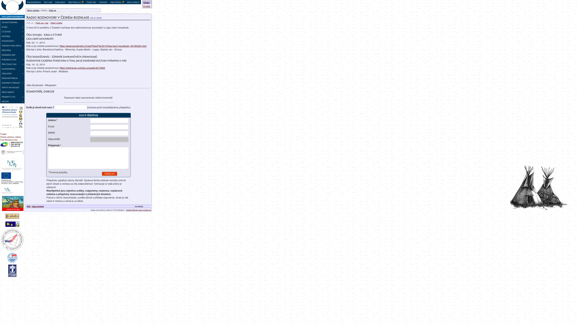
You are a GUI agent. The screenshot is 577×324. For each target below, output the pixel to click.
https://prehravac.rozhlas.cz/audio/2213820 (82, 68)
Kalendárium (8, 68)
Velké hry (91, 2)
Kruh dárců (8, 92)
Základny (60, 2)
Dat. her (48, 2)
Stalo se (52, 10)
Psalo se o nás (42, 23)
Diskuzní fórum (10, 78)
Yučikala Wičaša (132, 210)
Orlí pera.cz (74, 2)
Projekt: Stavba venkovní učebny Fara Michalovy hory (10, 137)
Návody (103, 2)
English (146, 6)
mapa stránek (38, 206)
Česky (146, 2)
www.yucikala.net (144, 210)
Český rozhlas (56, 23)
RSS (29, 206)
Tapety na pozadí (10, 87)
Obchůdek (116, 2)
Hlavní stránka (9, 22)
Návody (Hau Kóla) (11, 45)
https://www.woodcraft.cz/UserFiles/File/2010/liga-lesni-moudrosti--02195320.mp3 (103, 46)
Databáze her (8, 54)
